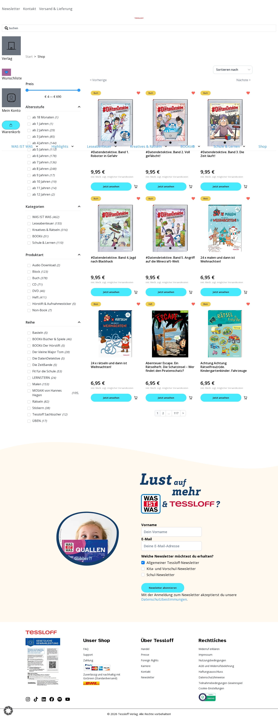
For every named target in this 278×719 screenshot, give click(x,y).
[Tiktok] (35, 699)
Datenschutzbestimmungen (164, 599)
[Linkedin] (43, 699)
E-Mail (146, 539)
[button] (136, 186)
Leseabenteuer (99, 146)
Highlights (59, 146)
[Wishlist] (6, 72)
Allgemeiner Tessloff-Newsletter (173, 562)
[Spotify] (59, 699)
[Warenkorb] (11, 125)
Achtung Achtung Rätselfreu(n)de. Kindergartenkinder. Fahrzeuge (223, 367)
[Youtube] (67, 699)
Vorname (149, 525)
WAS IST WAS (22, 146)
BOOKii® (187, 146)
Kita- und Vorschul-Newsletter (171, 568)
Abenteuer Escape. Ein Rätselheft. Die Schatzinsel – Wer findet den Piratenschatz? (170, 367)
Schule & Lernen (227, 146)
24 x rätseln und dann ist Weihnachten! (109, 365)
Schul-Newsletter (161, 574)
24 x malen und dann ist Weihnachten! (217, 259)
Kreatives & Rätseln (146, 146)
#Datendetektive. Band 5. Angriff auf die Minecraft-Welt (170, 259)
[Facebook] (51, 699)
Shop (263, 146)
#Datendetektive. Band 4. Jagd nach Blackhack (113, 259)
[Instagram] (28, 699)
